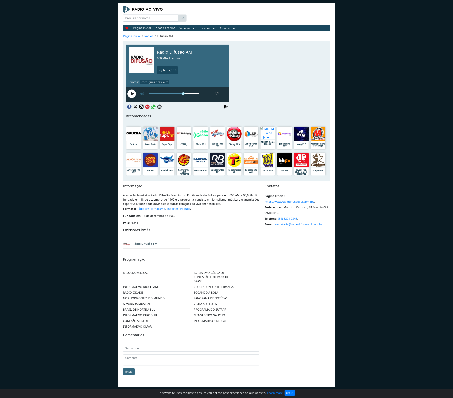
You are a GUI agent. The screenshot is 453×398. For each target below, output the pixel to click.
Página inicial (142, 28)
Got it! (289, 393)
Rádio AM (143, 209)
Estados (205, 28)
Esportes (173, 209)
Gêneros (184, 28)
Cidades (225, 28)
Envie (128, 372)
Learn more (275, 393)
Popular (185, 209)
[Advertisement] (259, 14)
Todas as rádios (164, 28)
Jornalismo (158, 209)
